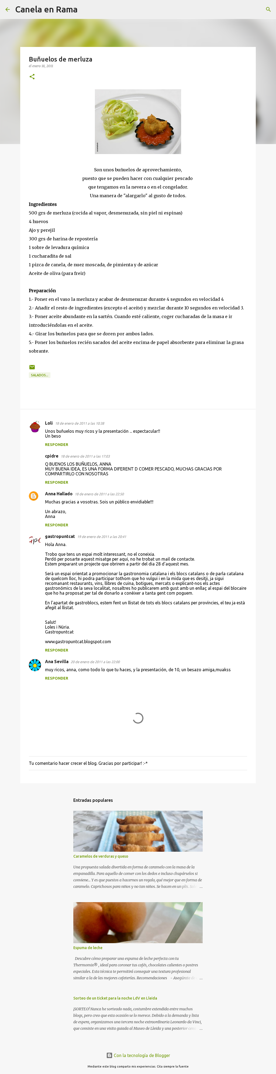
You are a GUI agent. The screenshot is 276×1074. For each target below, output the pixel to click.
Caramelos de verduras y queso (100, 856)
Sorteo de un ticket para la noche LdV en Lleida (115, 998)
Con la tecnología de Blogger (141, 1055)
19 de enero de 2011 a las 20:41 (101, 536)
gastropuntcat (60, 536)
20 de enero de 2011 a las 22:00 (95, 662)
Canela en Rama (46, 9)
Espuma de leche (87, 948)
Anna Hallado (59, 493)
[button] (32, 77)
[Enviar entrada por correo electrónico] (32, 369)
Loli (49, 423)
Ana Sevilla (56, 661)
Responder (56, 444)
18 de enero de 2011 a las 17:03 (85, 456)
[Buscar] (85, 9)
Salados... (39, 375)
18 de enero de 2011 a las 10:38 (79, 423)
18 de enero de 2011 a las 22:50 (99, 494)
